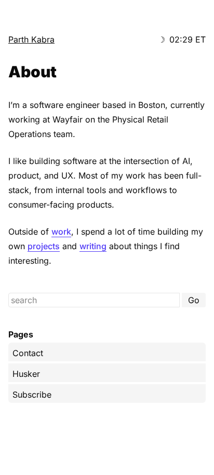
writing (92, 246)
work (61, 231)
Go (193, 300)
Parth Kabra (31, 39)
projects (44, 246)
